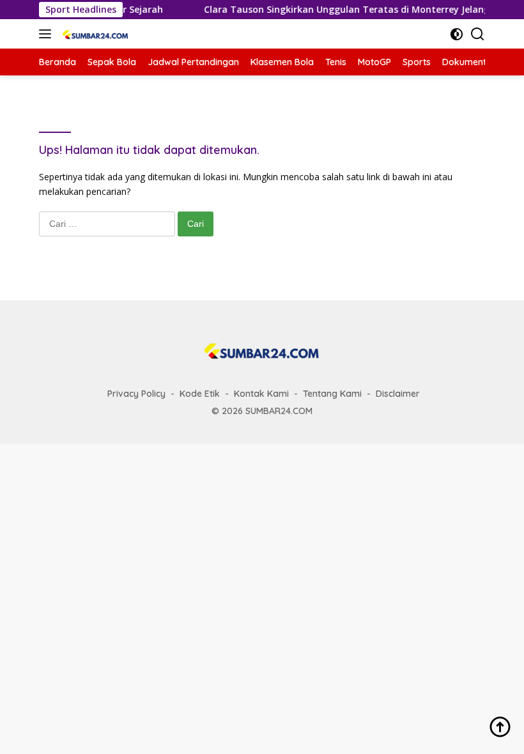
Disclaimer (398, 393)
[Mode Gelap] (456, 34)
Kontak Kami (261, 393)
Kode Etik (200, 393)
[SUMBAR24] (93, 34)
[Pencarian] (477, 34)
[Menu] (47, 34)
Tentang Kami (332, 393)
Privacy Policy (136, 393)
